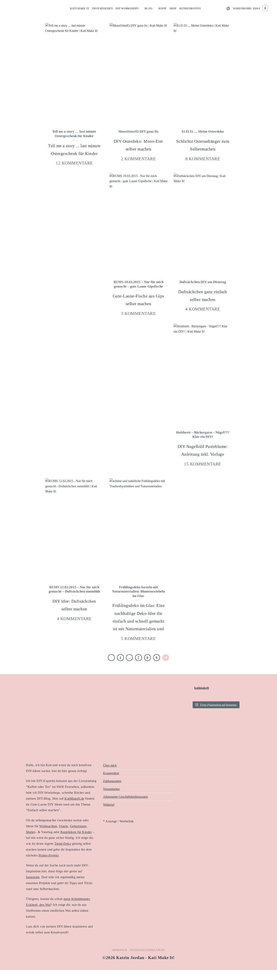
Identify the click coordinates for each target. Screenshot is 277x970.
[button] (250, 8)
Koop (162, 8)
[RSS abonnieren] (210, 8)
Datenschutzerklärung (147, 950)
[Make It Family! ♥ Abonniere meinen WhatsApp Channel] (228, 8)
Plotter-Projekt (49, 855)
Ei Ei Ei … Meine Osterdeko (203, 131)
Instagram (33, 877)
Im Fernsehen (102, 8)
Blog (148, 8)
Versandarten (111, 789)
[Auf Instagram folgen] (204, 8)
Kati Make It (79, 8)
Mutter (30, 832)
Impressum (119, 950)
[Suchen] (272, 8)
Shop (173, 8)
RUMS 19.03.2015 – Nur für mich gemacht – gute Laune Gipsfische (138, 284)
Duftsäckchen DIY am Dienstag (202, 282)
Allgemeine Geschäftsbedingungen (125, 796)
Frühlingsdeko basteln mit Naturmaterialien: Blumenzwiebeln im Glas (138, 591)
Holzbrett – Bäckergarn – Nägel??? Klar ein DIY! (203, 434)
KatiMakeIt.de (74, 798)
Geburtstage (78, 826)
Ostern (63, 826)
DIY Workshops (127, 8)
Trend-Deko (62, 843)
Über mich (110, 765)
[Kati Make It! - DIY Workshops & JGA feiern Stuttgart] (9, 8)
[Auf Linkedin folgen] (215, 8)
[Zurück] (111, 657)
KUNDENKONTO (190, 8)
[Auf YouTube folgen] (220, 8)
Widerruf (108, 804)
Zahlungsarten (112, 781)
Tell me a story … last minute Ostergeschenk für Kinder (74, 134)
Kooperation (111, 773)
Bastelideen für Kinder (76, 832)
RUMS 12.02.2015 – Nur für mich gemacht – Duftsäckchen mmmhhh (74, 589)
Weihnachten (48, 826)
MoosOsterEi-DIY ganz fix (138, 131)
